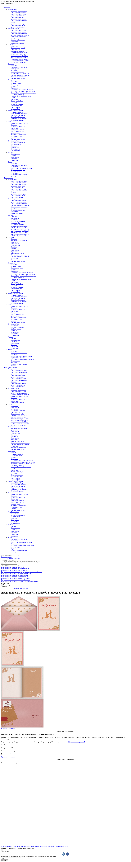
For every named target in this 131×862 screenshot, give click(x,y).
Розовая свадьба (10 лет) (18, 54)
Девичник (14, 216)
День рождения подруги (18, 24)
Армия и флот (15, 109)
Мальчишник (15, 218)
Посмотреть (17, 588)
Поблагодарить (16, 144)
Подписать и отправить (8, 728)
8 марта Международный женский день (23, 93)
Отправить (24, 588)
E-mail (2, 858)
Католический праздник (18, 115)
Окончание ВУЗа (16, 136)
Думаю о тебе (15, 150)
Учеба (9, 121)
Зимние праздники (17, 85)
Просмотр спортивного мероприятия (22, 359)
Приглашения (8, 178)
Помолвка (14, 46)
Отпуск (13, 176)
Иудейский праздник (17, 120)
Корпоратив (15, 68)
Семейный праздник (17, 72)
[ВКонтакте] (63, 854)
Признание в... (15, 149)
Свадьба (10, 44)
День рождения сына (17, 17)
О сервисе (4, 846)
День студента (15, 107)
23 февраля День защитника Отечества (23, 91)
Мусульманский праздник (19, 118)
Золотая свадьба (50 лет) (18, 62)
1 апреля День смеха (17, 94)
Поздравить (15, 147)
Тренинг (14, 155)
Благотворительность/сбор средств (22, 168)
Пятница (14, 65)
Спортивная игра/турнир (19, 67)
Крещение (14, 88)
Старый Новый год (17, 83)
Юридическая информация (39, 846)
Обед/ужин (14, 258)
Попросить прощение (18, 142)
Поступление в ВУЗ (17, 131)
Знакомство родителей (18, 48)
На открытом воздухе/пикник (20, 73)
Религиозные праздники (15, 110)
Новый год (14, 81)
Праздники (11, 80)
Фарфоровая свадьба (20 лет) (20, 57)
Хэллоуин (14, 102)
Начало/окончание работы (19, 174)
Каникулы (14, 41)
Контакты (16, 846)
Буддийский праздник (18, 117)
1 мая (13, 97)
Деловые (10, 152)
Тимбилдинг (15, 160)
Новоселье (14, 166)
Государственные (16, 105)
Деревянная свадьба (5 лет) (19, 52)
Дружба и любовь (13, 141)
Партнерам (51, 846)
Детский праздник (13, 28)
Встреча (13, 338)
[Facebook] (67, 854)
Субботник (14, 70)
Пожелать (14, 146)
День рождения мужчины (19, 12)
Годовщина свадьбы (17, 51)
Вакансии (58, 846)
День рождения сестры (18, 25)
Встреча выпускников (18, 78)
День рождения (12, 9)
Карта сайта (64, 846)
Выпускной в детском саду (19, 36)
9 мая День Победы (17, 101)
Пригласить (15, 325)
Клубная (14, 247)
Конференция (15, 154)
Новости (9, 846)
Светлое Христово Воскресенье (21, 96)
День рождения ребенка (18, 14)
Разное (10, 162)
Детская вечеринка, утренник (20, 35)
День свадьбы (15, 49)
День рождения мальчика (19, 20)
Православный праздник (19, 113)
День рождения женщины (19, 11)
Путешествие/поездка (18, 170)
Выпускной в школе (17, 43)
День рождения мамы (18, 27)
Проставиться (15, 171)
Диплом (13, 138)
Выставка (14, 158)
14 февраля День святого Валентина (22, 89)
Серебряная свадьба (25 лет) (19, 59)
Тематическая (15, 245)
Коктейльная (15, 248)
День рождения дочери (18, 16)
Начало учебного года (18, 40)
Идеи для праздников (10, 367)
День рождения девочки (18, 19)
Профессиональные (17, 104)
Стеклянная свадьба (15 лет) (20, 56)
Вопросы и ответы (24, 846)
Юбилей (13, 22)
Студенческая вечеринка (18, 77)
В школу (14, 38)
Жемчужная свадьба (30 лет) (20, 60)
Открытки (7, 7)
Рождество (14, 86)
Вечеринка (11, 64)
